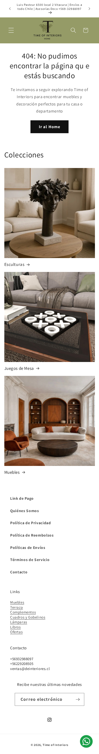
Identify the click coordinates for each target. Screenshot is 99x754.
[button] (11, 30)
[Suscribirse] (78, 699)
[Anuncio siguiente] (89, 8)
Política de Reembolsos (32, 535)
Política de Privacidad (30, 522)
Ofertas (16, 631)
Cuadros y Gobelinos (27, 617)
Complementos (23, 612)
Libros (15, 627)
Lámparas (18, 622)
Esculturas (14, 264)
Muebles (12, 472)
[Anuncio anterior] (9, 8)
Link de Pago (22, 498)
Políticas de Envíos (27, 547)
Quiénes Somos (24, 510)
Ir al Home (49, 126)
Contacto (18, 571)
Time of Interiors (55, 745)
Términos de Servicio (30, 559)
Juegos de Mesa (19, 368)
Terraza (16, 607)
